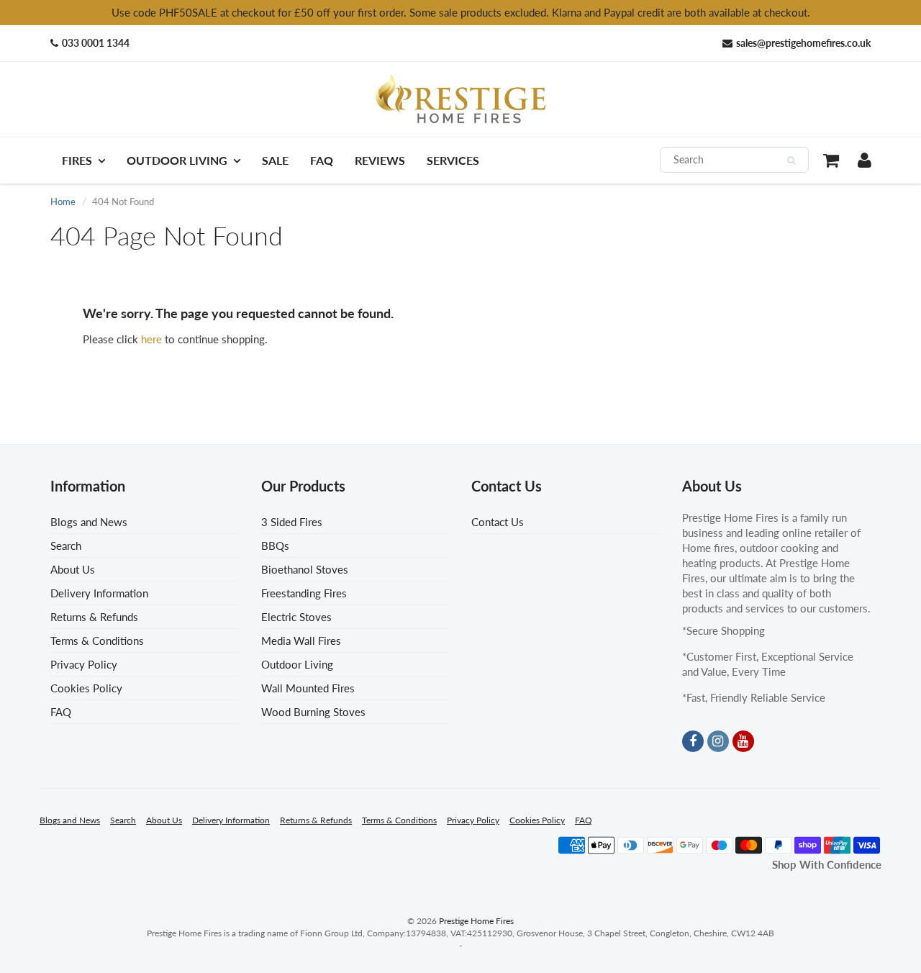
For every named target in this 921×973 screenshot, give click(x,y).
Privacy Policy (83, 664)
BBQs (275, 545)
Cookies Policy (86, 688)
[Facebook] (693, 741)
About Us (72, 569)
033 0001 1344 (96, 43)
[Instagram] (718, 741)
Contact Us (497, 521)
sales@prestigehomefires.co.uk (803, 43)
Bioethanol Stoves (304, 569)
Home (63, 201)
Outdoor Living (177, 160)
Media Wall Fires (301, 640)
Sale (275, 160)
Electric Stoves (296, 616)
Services (453, 160)
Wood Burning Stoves (313, 711)
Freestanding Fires (304, 593)
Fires (77, 160)
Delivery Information (99, 593)
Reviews (380, 160)
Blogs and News (88, 521)
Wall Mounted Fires (308, 688)
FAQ (321, 160)
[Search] (791, 160)
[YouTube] (743, 741)
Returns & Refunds (94, 616)
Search (65, 545)
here (151, 338)
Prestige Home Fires (476, 920)
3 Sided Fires (291, 521)
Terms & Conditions (97, 640)
